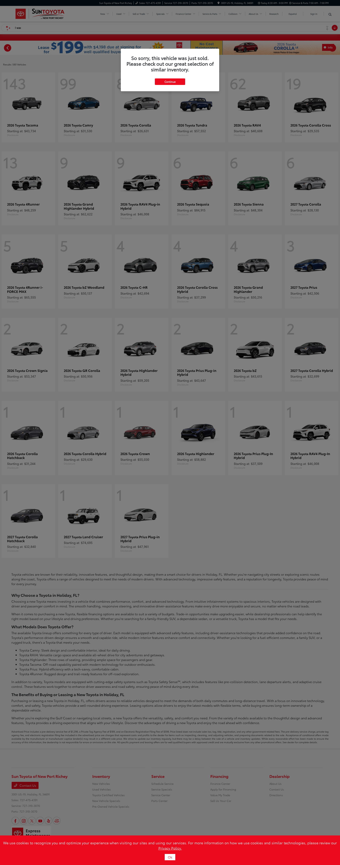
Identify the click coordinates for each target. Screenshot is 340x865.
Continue (170, 81)
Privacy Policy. (170, 848)
